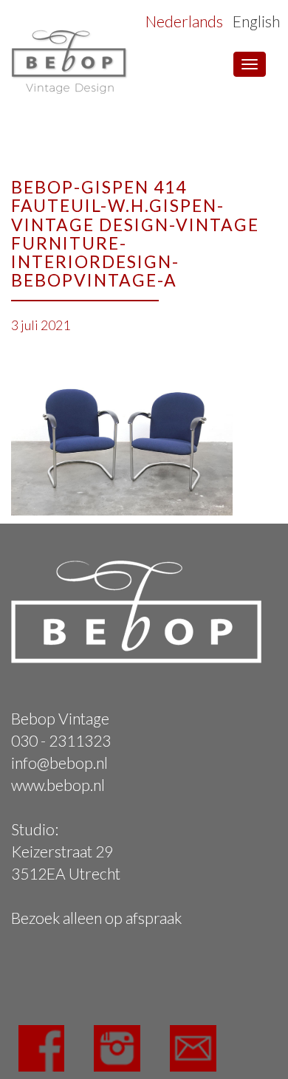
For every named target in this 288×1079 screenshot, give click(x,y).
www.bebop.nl (58, 784)
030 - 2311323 (61, 740)
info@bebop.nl (59, 762)
